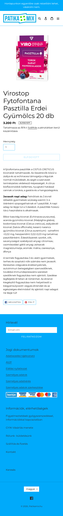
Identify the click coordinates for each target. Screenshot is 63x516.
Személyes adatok (16, 374)
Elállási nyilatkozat (16, 368)
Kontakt (11, 451)
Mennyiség (9, 141)
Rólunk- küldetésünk (19, 435)
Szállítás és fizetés (17, 443)
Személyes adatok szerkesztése (24, 387)
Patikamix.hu (35, 506)
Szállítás (32, 127)
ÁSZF (9, 362)
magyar (30, 489)
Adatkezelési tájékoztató (20, 356)
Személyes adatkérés (18, 381)
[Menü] (58, 18)
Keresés (10, 469)
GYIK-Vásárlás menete (19, 427)
